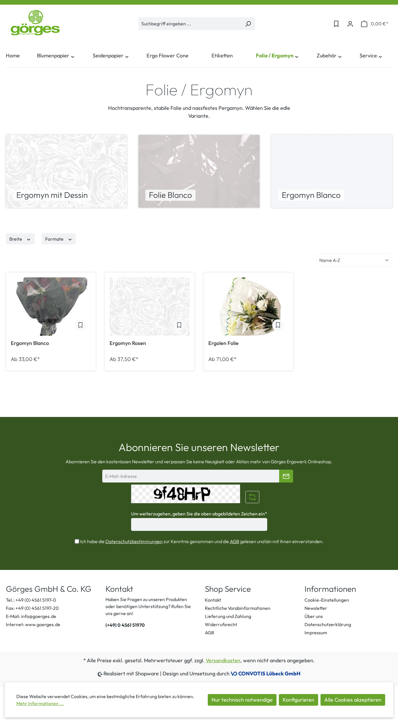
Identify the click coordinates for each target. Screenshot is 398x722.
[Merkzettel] (336, 23)
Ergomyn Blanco (30, 343)
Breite (16, 239)
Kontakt (213, 600)
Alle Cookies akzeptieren (352, 699)
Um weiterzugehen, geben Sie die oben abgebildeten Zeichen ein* (199, 514)
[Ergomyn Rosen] (150, 306)
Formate (54, 239)
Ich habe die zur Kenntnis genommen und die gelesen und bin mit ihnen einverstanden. (202, 541)
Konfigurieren (298, 699)
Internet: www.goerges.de (33, 624)
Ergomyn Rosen (128, 343)
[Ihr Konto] (350, 23)
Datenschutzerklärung (327, 624)
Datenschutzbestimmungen (134, 541)
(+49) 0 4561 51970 (125, 625)
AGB (234, 541)
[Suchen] (248, 23)
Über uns (313, 616)
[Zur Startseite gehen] (35, 22)
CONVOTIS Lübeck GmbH (269, 673)
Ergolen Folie (223, 343)
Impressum (315, 632)
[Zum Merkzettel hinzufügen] (80, 325)
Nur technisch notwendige (242, 699)
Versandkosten (223, 660)
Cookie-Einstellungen (326, 600)
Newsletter (315, 608)
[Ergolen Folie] (248, 306)
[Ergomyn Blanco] (51, 306)
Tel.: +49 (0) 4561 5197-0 (31, 600)
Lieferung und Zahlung (228, 616)
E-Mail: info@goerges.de (31, 616)
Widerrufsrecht (221, 624)
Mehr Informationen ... (40, 703)
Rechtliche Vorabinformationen (237, 608)
